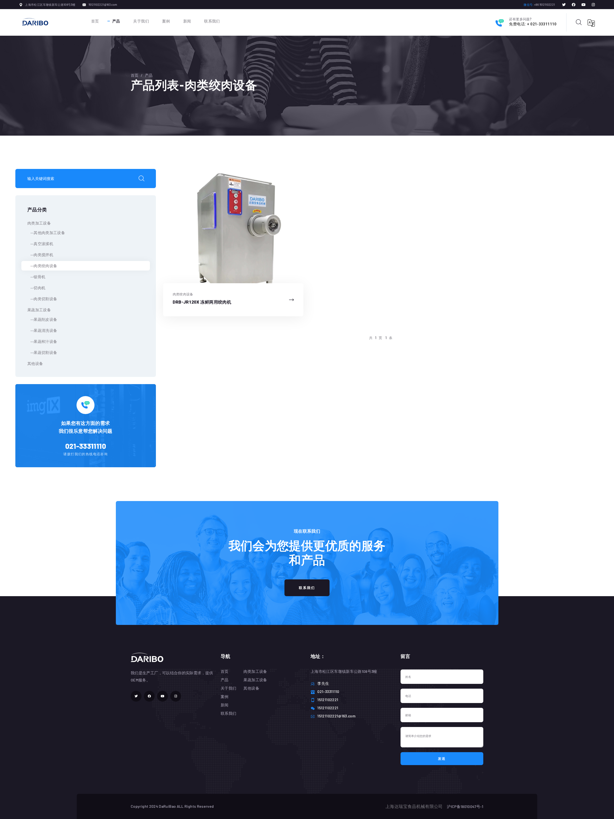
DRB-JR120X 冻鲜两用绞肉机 (202, 302)
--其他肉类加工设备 (46, 232)
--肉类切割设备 (42, 298)
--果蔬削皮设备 (42, 319)
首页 (95, 21)
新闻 (187, 21)
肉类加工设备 (39, 223)
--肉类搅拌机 (40, 254)
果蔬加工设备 (39, 309)
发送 (442, 758)
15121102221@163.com (103, 4)
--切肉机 (36, 287)
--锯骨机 (36, 276)
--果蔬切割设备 (42, 352)
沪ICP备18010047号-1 (465, 806)
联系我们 (212, 21)
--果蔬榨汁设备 (42, 341)
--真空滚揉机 (40, 243)
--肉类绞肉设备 (42, 265)
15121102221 (327, 699)
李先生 (323, 683)
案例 (166, 21)
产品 (116, 21)
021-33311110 (85, 446)
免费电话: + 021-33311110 (532, 24)
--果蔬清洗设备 (42, 330)
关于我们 (141, 21)
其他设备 (35, 363)
